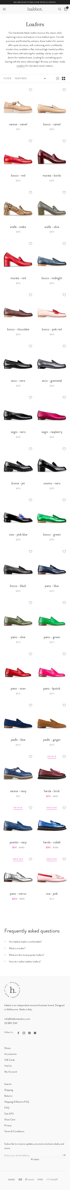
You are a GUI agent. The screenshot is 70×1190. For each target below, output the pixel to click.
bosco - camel (51, 124)
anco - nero (18, 380)
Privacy (8, 1125)
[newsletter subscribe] (64, 1155)
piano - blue (52, 586)
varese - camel (18, 124)
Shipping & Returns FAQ (16, 1102)
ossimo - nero (51, 483)
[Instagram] (24, 1033)
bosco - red (18, 175)
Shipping (8, 1090)
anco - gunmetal (52, 380)
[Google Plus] (35, 1033)
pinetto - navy (18, 842)
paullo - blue (18, 739)
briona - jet (18, 483)
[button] (4, 9)
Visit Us (8, 1066)
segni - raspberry (51, 432)
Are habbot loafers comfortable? (25, 941)
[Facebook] (18, 1033)
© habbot (35, 1159)
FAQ (6, 1107)
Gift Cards (9, 1060)
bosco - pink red (52, 329)
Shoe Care (9, 1119)
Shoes (7, 1048)
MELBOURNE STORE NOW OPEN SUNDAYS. (35, 2)
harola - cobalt (51, 842)
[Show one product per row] (57, 78)
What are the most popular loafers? (26, 955)
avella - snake (18, 227)
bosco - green (52, 534)
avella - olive (52, 227)
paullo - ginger (52, 739)
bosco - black (18, 586)
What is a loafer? (17, 948)
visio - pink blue (18, 534)
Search (7, 1084)
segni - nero (18, 432)
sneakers (21, 66)
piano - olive (18, 637)
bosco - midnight (52, 278)
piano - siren (18, 688)
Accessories (10, 1054)
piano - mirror (18, 893)
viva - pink (52, 893)
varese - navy (18, 791)
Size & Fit (9, 1113)
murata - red (18, 278)
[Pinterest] (29, 1033)
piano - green (52, 637)
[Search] (59, 9)
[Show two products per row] (63, 78)
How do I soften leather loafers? (25, 961)
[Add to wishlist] (30, 89)
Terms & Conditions (14, 1131)
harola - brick (52, 791)
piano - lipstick (51, 688)
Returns (8, 1096)
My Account (10, 1071)
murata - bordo (52, 175)
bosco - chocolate (18, 329)
